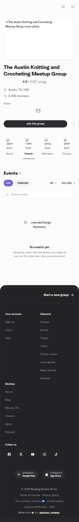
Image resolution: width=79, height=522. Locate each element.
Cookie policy (55, 501)
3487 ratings (38, 81)
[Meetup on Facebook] (9, 454)
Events (44, 330)
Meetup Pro (12, 408)
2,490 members (18, 96)
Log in (8, 330)
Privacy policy (50, 495)
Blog (7, 400)
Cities (44, 346)
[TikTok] (56, 454)
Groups (44, 322)
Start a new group (56, 295)
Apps (8, 424)
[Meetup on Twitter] (21, 454)
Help (8, 338)
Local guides (48, 362)
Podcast (10, 432)
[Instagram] (44, 454)
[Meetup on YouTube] (33, 454)
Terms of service (30, 495)
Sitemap (45, 378)
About (8, 392)
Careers (10, 416)
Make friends (48, 370)
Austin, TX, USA (18, 89)
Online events (48, 354)
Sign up (9, 322)
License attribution (35, 507)
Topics (44, 338)
